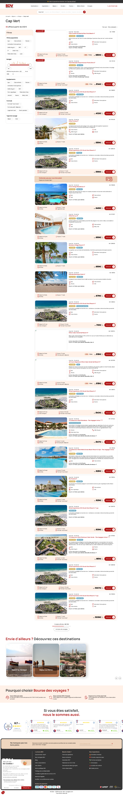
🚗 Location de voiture (95, 765)
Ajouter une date (66, 12)
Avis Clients (38, 765)
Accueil (8, 16)
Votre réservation (67, 768)
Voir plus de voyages (62, 629)
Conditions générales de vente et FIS (45, 774)
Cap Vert (41, 12)
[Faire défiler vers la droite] (119, 678)
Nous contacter (66, 757)
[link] (109, 6)
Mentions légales (39, 776)
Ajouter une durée (77, 12)
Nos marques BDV (40, 757)
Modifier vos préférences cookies (44, 779)
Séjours (14, 16)
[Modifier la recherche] (84, 12)
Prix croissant (112, 27)
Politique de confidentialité (42, 771)
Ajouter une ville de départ (52, 12)
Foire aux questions (67, 754)
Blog (36, 760)
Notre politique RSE (40, 768)
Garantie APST (66, 760)
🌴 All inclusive (93, 763)
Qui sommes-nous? (40, 754)
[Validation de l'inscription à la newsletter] (112, 744)
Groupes (89, 6)
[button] (116, 678)
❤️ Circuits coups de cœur (96, 757)
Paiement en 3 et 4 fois (68, 763)
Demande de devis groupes (70, 765)
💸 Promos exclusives (95, 760)
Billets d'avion (81, 6)
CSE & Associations (40, 763)
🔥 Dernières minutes (95, 754)
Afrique (19, 16)
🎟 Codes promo (93, 768)
